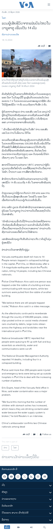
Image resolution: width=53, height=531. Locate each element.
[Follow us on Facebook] (4, 476)
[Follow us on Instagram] (18, 476)
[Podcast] (38, 476)
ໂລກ (4, 18)
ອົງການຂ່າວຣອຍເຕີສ (10, 34)
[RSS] (31, 476)
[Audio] (31, 527)
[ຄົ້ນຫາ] (44, 527)
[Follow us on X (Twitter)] (24, 476)
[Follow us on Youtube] (11, 476)
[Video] (18, 527)
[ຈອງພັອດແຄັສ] (44, 476)
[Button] (41, 46)
